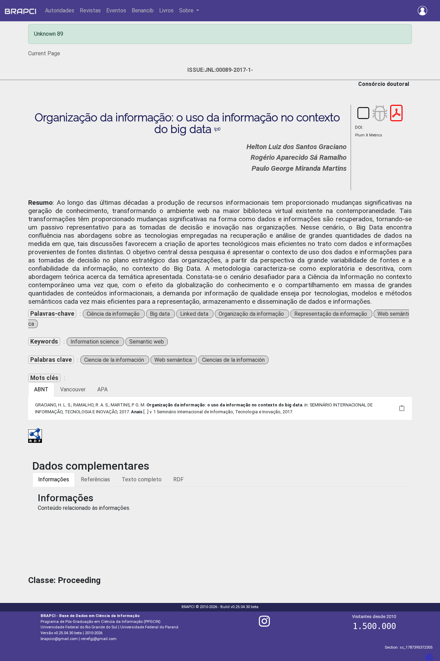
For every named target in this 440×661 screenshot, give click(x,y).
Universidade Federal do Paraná (149, 627)
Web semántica (173, 360)
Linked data (195, 314)
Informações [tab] (53, 479)
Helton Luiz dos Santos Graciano (296, 147)
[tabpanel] (220, 408)
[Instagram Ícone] (264, 624)
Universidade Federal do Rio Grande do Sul (79, 627)
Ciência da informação (114, 314)
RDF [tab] (178, 479)
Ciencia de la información (114, 360)
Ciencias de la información (233, 360)
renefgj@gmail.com (99, 639)
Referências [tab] (95, 479)
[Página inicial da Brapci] (20, 11)
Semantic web (146, 341)
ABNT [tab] (41, 389)
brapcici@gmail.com (59, 639)
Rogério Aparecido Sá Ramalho (298, 157)
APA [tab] (102, 389)
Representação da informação (331, 314)
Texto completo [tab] (142, 479)
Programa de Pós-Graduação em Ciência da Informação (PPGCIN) (101, 621)
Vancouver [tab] (73, 389)
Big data (160, 314)
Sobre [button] (187, 10)
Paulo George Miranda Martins (299, 168)
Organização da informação (252, 314)
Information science (95, 341)
